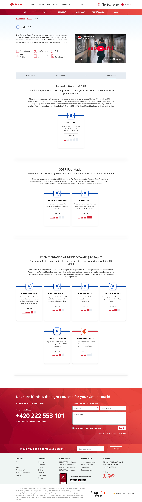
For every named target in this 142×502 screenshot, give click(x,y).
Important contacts (88, 462)
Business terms (87, 470)
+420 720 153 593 (110, 5)
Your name (77, 408)
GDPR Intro (31, 75)
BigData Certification (67, 467)
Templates (59, 56)
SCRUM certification (67, 470)
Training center (87, 465)
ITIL (17, 465)
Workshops (111, 76)
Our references (86, 467)
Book (39, 56)
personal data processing (92, 428)
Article (22, 56)
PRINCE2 (19, 467)
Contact (82, 4)
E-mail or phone (106, 408)
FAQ (56, 51)
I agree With (88, 428)
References (73, 4)
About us (64, 4)
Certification (42, 51)
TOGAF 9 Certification (68, 465)
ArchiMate (20, 470)
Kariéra (55, 4)
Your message (78, 414)
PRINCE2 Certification (67, 462)
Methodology (25, 51)
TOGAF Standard (23, 472)
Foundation (60, 76)
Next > (18, 475)
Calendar (41, 4)
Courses (33, 4)
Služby (49, 4)
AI (16, 462)
